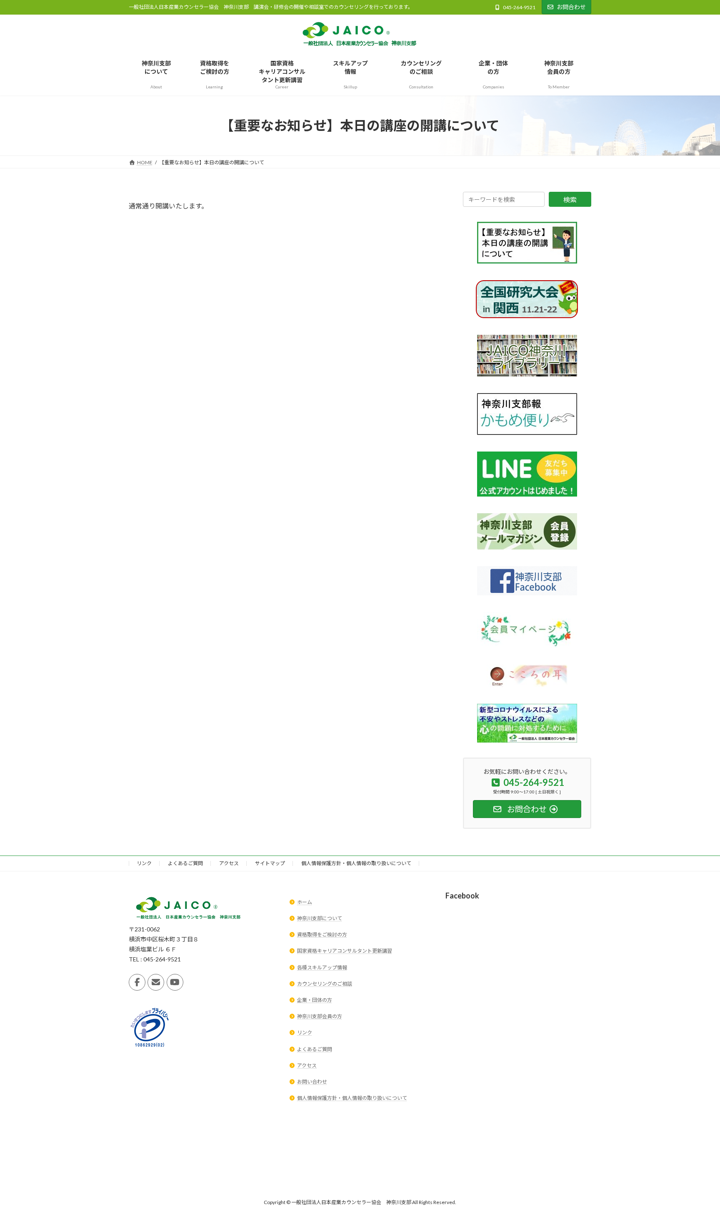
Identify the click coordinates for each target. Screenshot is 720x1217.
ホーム (304, 902)
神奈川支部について (319, 918)
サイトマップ (270, 863)
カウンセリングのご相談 (324, 984)
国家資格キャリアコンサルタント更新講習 (344, 951)
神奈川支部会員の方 (319, 1016)
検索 (570, 199)
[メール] (156, 982)
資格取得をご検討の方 (322, 934)
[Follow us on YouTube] (175, 982)
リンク (144, 863)
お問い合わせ (312, 1082)
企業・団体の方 (314, 1000)
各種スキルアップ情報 (322, 967)
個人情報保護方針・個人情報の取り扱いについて (356, 863)
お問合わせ (571, 6)
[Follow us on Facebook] (137, 982)
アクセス (229, 863)
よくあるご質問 (185, 863)
